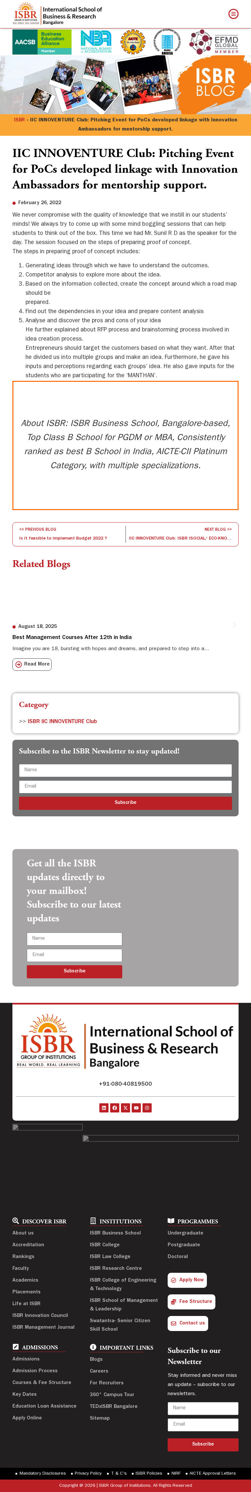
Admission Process (35, 1371)
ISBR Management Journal (43, 1327)
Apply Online (27, 1418)
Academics (25, 1280)
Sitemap (100, 1418)
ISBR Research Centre (116, 1268)
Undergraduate (185, 1233)
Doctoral (178, 1257)
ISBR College (105, 1245)
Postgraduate (184, 1245)
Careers (99, 1371)
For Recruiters (107, 1383)
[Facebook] (114, 1107)
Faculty (20, 1268)
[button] (16, 625)
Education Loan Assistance (44, 1406)
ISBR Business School (115, 1233)
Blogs (96, 1359)
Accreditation (28, 1245)
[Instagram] (147, 1107)
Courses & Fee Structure (41, 1383)
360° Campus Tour (112, 1395)
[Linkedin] (104, 1107)
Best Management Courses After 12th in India (72, 638)
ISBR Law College (110, 1257)
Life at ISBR (26, 1304)
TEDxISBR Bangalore (114, 1407)
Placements (26, 1292)
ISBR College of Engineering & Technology (123, 1285)
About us (23, 1233)
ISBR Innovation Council (40, 1316)
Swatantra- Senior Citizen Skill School (120, 1325)
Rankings (23, 1257)
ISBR (19, 120)
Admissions (26, 1359)
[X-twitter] (125, 1107)
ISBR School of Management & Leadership (124, 1305)
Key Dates (24, 1394)
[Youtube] (136, 1107)
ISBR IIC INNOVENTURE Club (62, 722)
